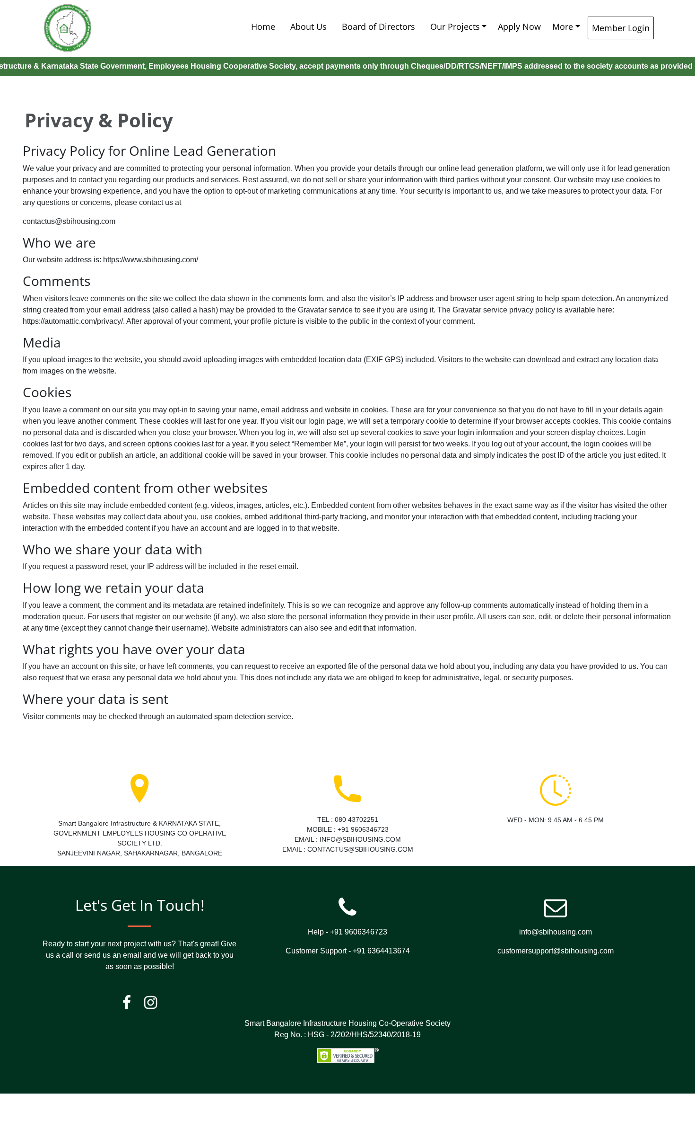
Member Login (621, 28)
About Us (308, 26)
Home (263, 26)
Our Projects (455, 26)
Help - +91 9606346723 (347, 932)
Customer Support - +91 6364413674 (348, 951)
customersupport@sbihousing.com (555, 951)
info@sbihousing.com (555, 932)
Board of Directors (378, 26)
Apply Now (519, 26)
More (562, 26)
